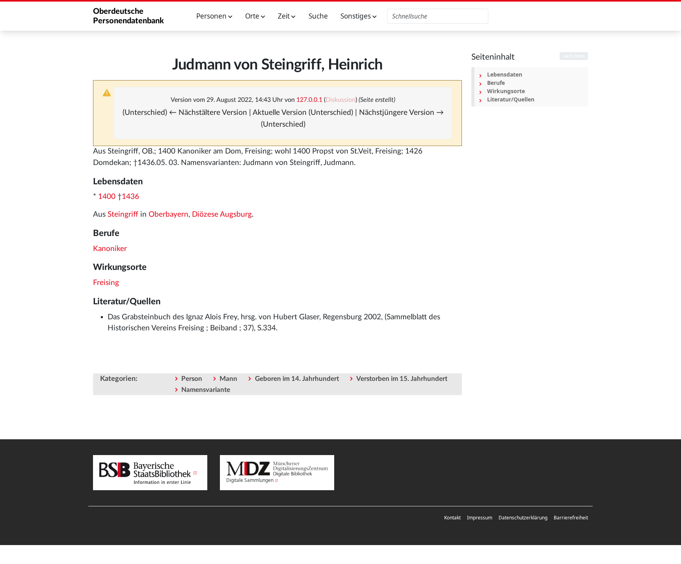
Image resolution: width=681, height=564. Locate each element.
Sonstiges (356, 16)
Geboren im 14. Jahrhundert (297, 378)
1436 (130, 196)
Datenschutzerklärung (523, 517)
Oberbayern (168, 214)
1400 (106, 196)
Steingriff (123, 214)
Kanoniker (110, 249)
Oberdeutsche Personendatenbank (128, 16)
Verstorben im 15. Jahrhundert (401, 378)
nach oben (574, 56)
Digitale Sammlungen (250, 480)
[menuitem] (452, 517)
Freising (106, 283)
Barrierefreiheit (571, 517)
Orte (253, 16)
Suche (318, 16)
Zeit (284, 16)
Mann (228, 378)
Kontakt (452, 517)
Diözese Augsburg (222, 214)
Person (191, 378)
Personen (212, 16)
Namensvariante (205, 389)
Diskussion (340, 100)
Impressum (479, 517)
